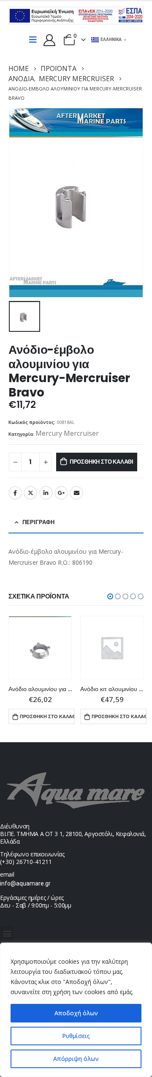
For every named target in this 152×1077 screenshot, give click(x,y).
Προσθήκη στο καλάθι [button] (47, 716)
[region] (76, 1010)
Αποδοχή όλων (76, 1013)
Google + (61, 493)
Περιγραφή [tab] (38, 522)
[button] (110, 596)
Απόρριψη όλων (76, 1059)
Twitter (30, 493)
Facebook (15, 493)
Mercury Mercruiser (67, 433)
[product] (40, 647)
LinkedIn (46, 493)
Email (76, 493)
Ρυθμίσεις (76, 1036)
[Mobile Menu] (33, 40)
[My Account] (49, 40)
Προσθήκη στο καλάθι (101, 462)
